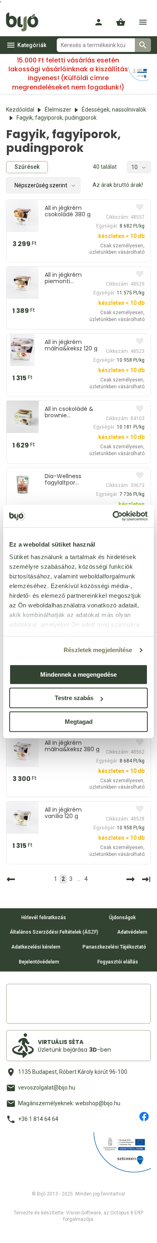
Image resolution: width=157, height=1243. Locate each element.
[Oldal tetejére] (13, 1229)
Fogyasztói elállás (117, 962)
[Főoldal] (25, 22)
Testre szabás (74, 697)
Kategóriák (31, 45)
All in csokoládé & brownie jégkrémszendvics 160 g (70, 412)
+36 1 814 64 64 (38, 1119)
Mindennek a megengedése (78, 674)
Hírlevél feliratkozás (43, 917)
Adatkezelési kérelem (35, 947)
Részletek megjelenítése (98, 649)
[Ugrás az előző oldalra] (12, 879)
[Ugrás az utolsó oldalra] (146, 879)
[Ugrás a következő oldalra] (129, 879)
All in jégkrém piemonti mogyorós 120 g (67, 277)
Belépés (99, 22)
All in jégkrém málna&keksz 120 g (71, 345)
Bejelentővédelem (39, 962)
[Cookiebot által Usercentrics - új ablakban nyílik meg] (113, 516)
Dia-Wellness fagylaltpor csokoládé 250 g (67, 479)
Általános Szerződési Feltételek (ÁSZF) (54, 932)
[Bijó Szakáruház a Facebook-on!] (144, 1116)
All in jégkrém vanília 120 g (63, 812)
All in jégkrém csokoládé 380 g (68, 211)
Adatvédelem (132, 932)
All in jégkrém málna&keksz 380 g (72, 746)
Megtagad (79, 721)
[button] (121, 22)
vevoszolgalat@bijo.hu (46, 1087)
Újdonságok (122, 917)
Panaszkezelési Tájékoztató (114, 947)
